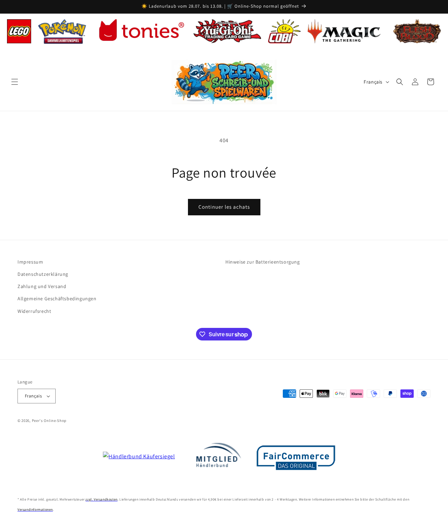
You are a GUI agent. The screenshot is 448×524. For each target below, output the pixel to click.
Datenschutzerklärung (43, 274)
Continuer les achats (224, 206)
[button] (14, 81)
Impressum (30, 262)
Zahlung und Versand (42, 286)
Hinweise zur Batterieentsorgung (262, 262)
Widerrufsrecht (34, 311)
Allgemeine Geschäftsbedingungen (57, 298)
